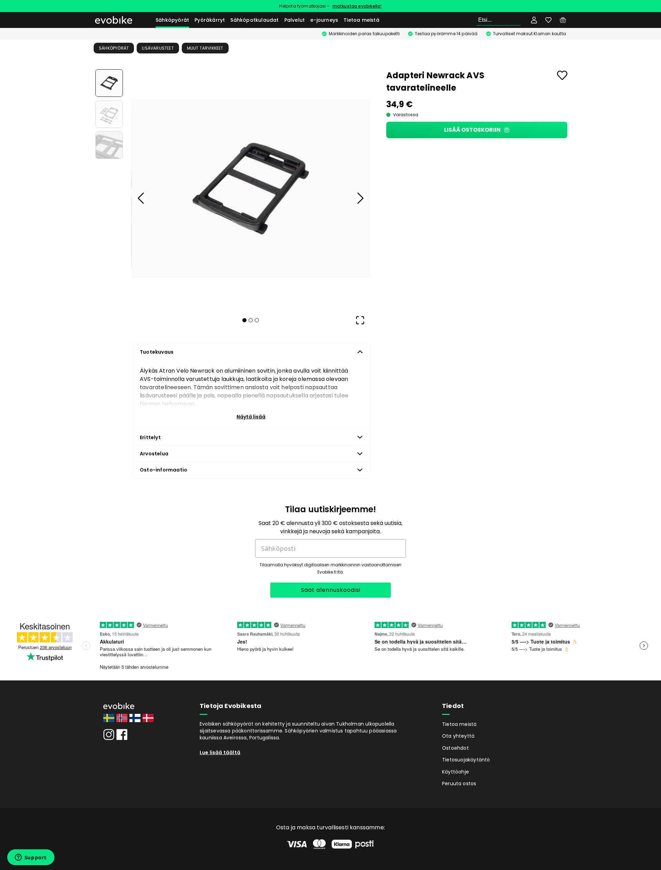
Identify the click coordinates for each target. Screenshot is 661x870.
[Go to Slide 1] (109, 83)
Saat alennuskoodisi (330, 590)
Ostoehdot (455, 748)
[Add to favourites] (562, 75)
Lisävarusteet (158, 48)
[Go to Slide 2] (109, 114)
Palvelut (294, 20)
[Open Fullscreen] (360, 320)
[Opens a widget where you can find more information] (30, 858)
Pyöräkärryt (210, 20)
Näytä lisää (251, 416)
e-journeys (324, 20)
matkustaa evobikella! (357, 6)
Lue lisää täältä (220, 752)
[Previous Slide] (141, 198)
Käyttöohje (455, 771)
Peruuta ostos (459, 783)
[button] (251, 188)
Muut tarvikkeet (205, 48)
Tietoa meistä (361, 20)
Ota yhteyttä (458, 735)
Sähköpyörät (172, 20)
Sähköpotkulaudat (254, 20)
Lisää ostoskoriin (472, 130)
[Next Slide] (360, 198)
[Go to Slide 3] (109, 145)
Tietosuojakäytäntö (466, 759)
